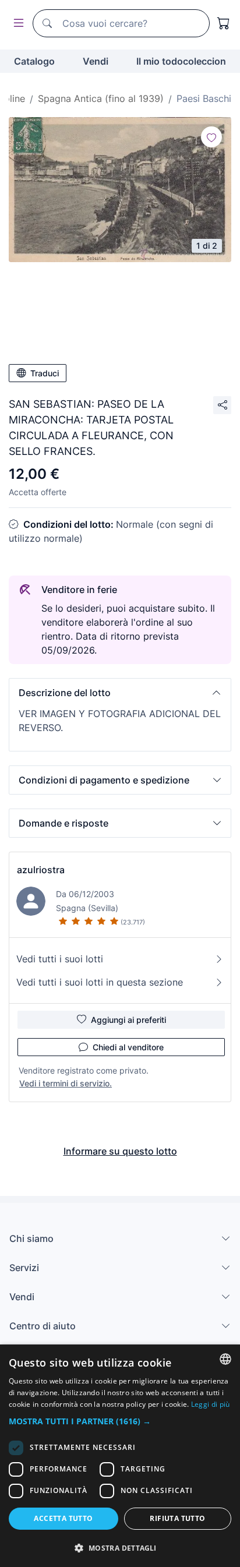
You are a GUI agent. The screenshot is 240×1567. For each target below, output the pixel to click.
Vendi (95, 61)
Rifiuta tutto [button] (177, 1518)
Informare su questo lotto (120, 1151)
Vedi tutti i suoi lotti (59, 959)
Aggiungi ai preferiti (128, 1020)
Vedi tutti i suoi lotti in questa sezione (99, 982)
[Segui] (211, 136)
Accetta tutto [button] (63, 1518)
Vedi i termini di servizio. (65, 1083)
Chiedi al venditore (128, 1047)
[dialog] (120, 1455)
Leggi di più (210, 1404)
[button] (120, 693)
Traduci (44, 373)
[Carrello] (224, 23)
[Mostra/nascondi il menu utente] (16, 23)
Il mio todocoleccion (181, 61)
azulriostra (41, 870)
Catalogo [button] (34, 61)
